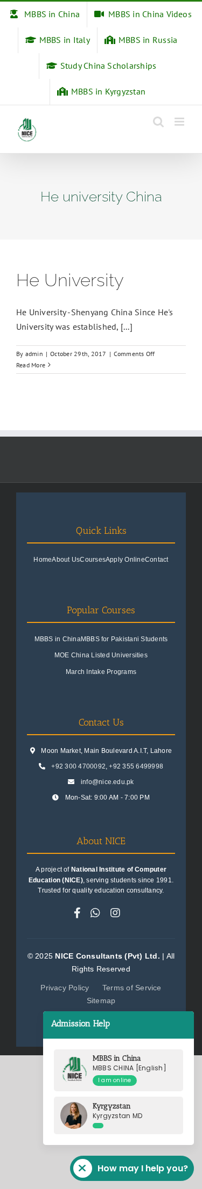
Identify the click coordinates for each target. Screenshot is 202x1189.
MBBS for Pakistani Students (124, 639)
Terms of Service (132, 987)
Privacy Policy (64, 987)
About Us (66, 559)
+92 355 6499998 (136, 766)
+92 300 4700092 (78, 766)
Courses (93, 559)
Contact (157, 559)
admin (34, 354)
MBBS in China (57, 639)
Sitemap (101, 1000)
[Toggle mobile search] (158, 121)
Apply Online (125, 559)
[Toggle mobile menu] (180, 121)
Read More (30, 365)
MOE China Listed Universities (101, 655)
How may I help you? (142, 1168)
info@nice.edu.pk (107, 782)
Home (42, 559)
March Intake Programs (101, 672)
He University (70, 280)
